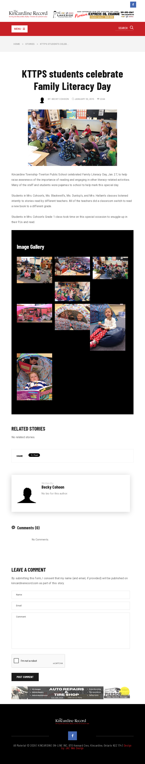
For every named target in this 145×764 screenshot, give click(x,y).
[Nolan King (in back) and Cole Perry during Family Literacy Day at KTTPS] (34, 376)
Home (16, 44)
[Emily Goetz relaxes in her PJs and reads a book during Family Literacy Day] (107, 327)
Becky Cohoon (60, 99)
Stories (29, 44)
